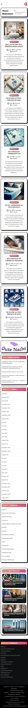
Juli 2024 (4, 458)
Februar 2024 (5, 476)
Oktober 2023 (5, 490)
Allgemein (4, 509)
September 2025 (6, 415)
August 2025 (5, 419)
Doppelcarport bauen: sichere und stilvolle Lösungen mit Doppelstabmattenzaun (12, 367)
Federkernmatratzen (7, 516)
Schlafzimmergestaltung (8, 549)
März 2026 (4, 393)
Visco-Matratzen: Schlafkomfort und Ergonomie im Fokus (14, 154)
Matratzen (4, 527)
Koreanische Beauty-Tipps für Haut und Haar (12, 372)
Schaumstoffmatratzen (7, 538)
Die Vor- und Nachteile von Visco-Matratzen (14, 206)
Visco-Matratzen (14, 41)
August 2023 (5, 498)
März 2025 (4, 437)
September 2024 (6, 451)
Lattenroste (5, 520)
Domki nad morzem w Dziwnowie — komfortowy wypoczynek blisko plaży (14, 381)
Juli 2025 (4, 422)
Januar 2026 (5, 401)
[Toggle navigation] (1, 4)
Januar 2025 (5, 444)
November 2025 (6, 408)
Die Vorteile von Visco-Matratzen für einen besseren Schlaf (14, 100)
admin (10, 49)
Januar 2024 (5, 480)
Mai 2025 (4, 429)
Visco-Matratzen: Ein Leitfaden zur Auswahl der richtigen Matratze (14, 261)
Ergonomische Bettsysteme (8, 513)
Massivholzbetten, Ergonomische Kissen (11, 524)
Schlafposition (5, 545)
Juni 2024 (4, 462)
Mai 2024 (4, 465)
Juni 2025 (4, 426)
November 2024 (6, 447)
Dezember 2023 (6, 483)
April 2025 (4, 433)
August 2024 (5, 455)
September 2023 (6, 494)
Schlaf (3, 542)
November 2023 (6, 487)
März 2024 (4, 472)
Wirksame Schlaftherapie (8, 560)
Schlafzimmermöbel (6, 552)
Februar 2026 (5, 397)
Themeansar (14, 688)
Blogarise (21, 686)
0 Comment (14, 51)
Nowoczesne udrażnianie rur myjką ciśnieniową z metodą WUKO (14, 630)
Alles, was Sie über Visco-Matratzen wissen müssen (14, 46)
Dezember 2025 (6, 404)
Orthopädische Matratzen (8, 534)
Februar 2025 (5, 440)
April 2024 (4, 469)
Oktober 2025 (5, 411)
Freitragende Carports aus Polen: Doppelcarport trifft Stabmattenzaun (13, 584)
